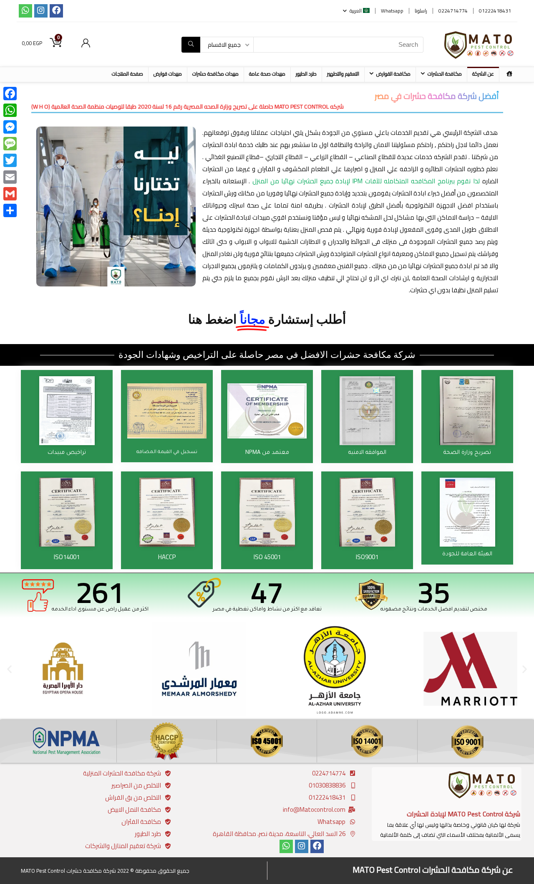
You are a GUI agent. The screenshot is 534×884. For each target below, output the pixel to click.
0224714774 (453, 10)
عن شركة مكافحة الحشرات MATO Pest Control (433, 869)
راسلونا (421, 10)
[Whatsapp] (25, 11)
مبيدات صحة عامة (267, 74)
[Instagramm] (41, 11)
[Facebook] (56, 11)
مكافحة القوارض (393, 74)
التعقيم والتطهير (343, 74)
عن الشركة (483, 74)
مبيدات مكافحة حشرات (215, 74)
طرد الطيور (306, 74)
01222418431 (495, 10)
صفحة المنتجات (127, 74)
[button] (9, 669)
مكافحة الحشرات (445, 74)
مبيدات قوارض (168, 74)
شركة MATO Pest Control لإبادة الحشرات (463, 814)
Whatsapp (392, 10)
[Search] (190, 45)
